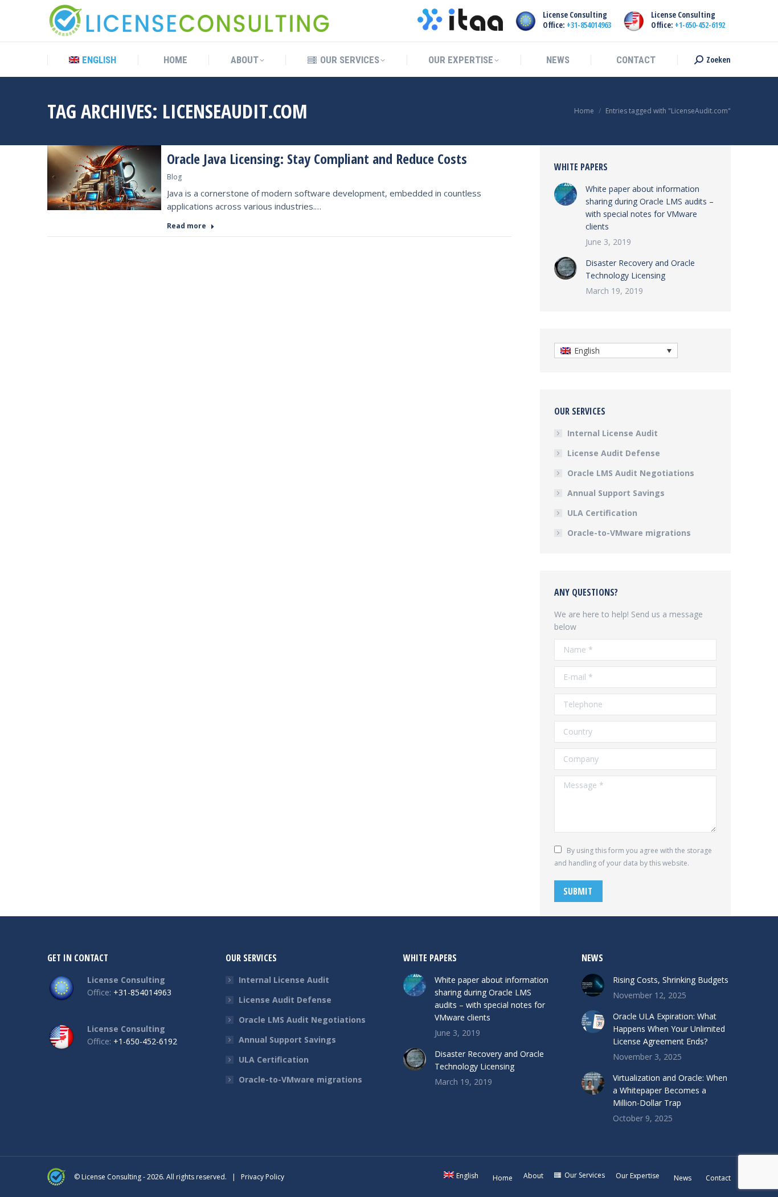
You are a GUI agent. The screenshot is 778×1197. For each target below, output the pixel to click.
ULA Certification (602, 512)
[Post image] (565, 194)
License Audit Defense (613, 453)
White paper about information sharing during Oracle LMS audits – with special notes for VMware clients (649, 207)
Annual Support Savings (616, 492)
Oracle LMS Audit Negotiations (630, 473)
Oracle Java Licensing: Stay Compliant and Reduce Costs (317, 158)
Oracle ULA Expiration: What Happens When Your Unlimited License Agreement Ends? (669, 1029)
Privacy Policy (262, 1177)
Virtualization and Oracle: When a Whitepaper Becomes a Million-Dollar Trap (670, 1090)
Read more (186, 226)
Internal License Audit (612, 433)
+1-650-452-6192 (700, 24)
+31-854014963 (589, 24)
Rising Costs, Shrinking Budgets (670, 979)
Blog (174, 177)
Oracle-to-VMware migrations (629, 532)
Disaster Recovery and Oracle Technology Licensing (640, 269)
